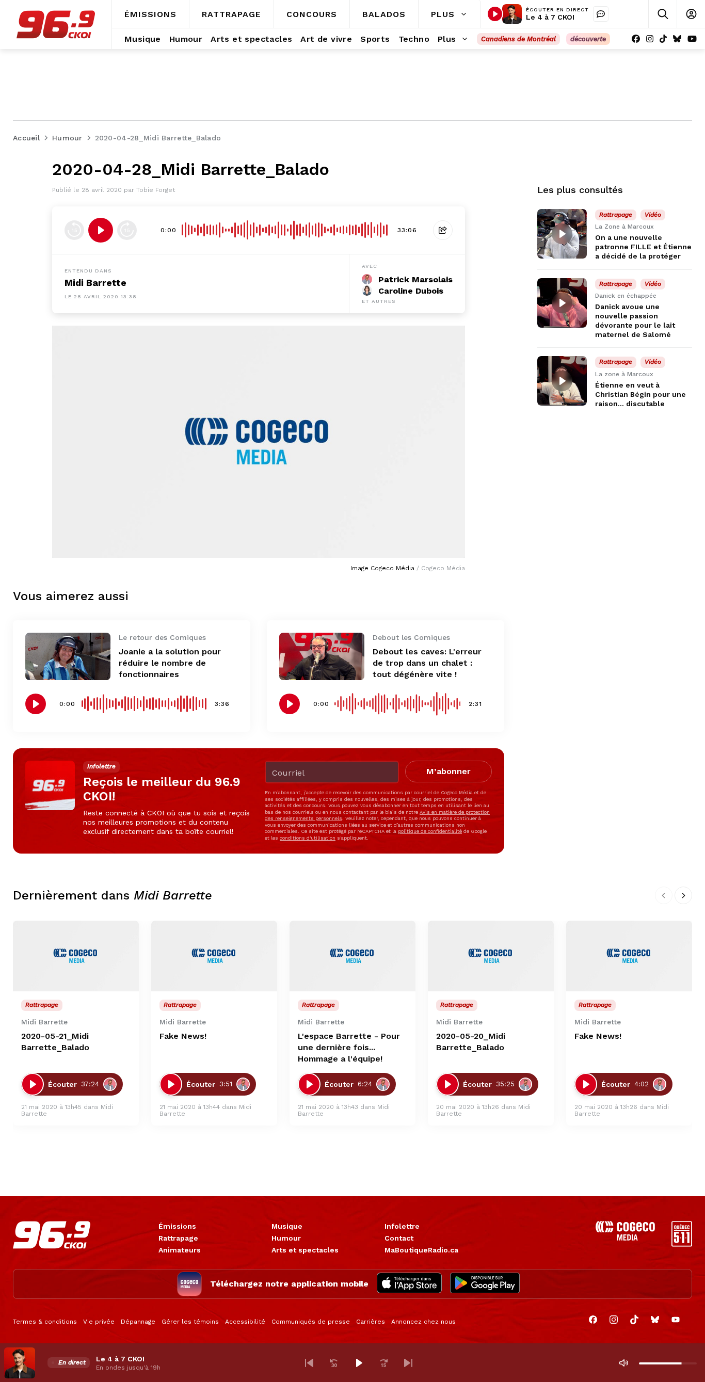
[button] (309, 1363)
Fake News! (182, 1036)
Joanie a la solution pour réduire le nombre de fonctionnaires (170, 663)
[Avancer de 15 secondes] (127, 230)
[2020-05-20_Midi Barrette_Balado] (491, 956)
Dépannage (138, 1321)
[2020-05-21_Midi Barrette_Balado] (76, 956)
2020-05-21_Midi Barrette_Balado (55, 1041)
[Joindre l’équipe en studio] (600, 14)
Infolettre (402, 1226)
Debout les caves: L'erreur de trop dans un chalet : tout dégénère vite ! (427, 663)
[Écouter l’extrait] (100, 230)
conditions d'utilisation (307, 838)
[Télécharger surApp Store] (409, 1284)
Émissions (177, 1226)
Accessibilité (245, 1321)
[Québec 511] (681, 1244)
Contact (398, 1238)
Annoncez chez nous (423, 1321)
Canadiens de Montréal (518, 39)
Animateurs (179, 1250)
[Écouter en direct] (495, 14)
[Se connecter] (691, 14)
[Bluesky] (677, 39)
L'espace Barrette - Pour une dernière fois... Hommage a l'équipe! (349, 1047)
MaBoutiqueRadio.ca (421, 1250)
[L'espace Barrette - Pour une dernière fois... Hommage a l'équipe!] (352, 956)
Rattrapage (178, 1238)
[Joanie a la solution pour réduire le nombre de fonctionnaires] (67, 657)
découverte (588, 39)
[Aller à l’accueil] (56, 24)
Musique (286, 1226)
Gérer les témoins (190, 1321)
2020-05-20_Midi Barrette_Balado (470, 1041)
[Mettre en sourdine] (623, 1363)
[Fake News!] (214, 956)
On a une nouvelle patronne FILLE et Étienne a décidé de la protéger (643, 246)
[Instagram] (649, 39)
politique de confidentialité (430, 831)
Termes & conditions (45, 1321)
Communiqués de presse (310, 1321)
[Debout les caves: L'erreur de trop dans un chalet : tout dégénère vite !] (321, 657)
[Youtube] (692, 39)
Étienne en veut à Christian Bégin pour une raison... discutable (640, 394)
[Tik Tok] (663, 39)
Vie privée (99, 1321)
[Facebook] (636, 39)
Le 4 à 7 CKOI (550, 17)
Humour (286, 1238)
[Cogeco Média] (625, 1238)
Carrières (370, 1321)
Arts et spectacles (305, 1250)
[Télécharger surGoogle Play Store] (485, 1284)
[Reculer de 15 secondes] (74, 230)
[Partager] (443, 230)
